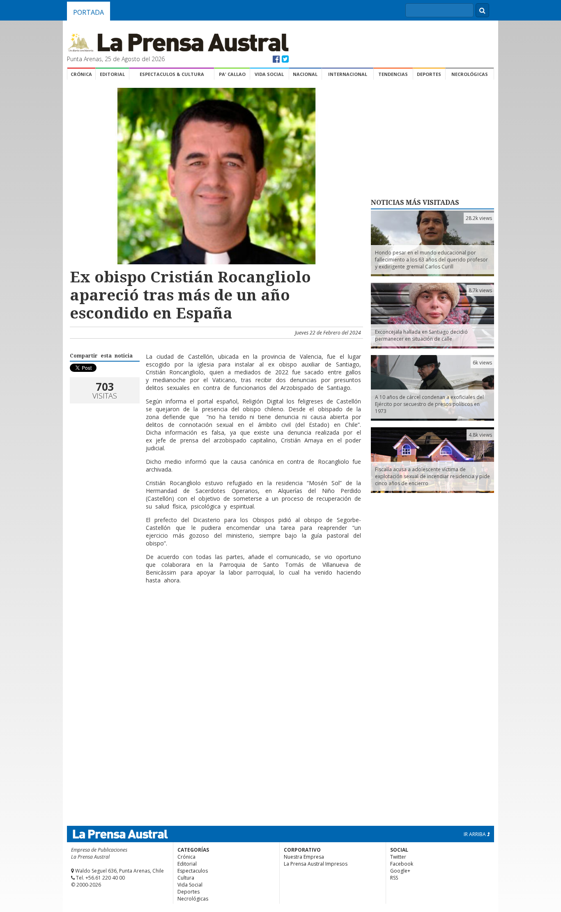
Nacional (305, 74)
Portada (88, 12)
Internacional (347, 74)
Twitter (398, 856)
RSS (394, 877)
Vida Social (269, 74)
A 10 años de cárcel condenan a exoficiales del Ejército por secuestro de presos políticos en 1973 (429, 404)
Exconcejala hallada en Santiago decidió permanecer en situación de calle (421, 335)
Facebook (401, 863)
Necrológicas (469, 74)
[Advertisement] (215, 616)
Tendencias (393, 74)
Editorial (112, 74)
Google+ (400, 870)
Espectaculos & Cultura (172, 74)
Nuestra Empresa (304, 856)
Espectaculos (192, 870)
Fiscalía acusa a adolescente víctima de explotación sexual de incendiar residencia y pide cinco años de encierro (432, 476)
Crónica (81, 74)
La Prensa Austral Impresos (315, 863)
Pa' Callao (232, 74)
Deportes (429, 74)
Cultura (185, 877)
